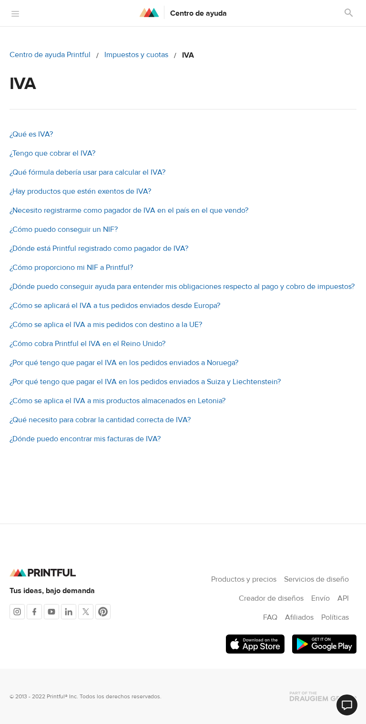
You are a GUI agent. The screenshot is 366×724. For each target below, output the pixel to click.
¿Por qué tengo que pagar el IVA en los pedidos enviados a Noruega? (124, 362)
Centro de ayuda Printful (50, 55)
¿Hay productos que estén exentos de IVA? (80, 191)
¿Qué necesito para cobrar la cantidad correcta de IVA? (100, 420)
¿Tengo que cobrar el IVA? (52, 153)
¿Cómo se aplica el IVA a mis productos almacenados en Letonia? (117, 401)
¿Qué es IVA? (31, 134)
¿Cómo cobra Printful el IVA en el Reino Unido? (87, 343)
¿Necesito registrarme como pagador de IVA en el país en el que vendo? (129, 210)
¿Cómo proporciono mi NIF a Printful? (71, 267)
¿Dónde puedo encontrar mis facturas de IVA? (85, 439)
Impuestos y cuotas (136, 55)
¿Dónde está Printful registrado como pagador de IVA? (99, 248)
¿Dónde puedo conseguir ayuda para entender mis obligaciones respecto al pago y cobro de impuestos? (182, 286)
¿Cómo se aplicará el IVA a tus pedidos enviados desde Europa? (115, 305)
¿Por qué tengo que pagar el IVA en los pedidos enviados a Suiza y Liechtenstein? (145, 382)
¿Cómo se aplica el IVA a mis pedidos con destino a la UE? (106, 324)
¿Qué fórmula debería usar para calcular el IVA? (87, 172)
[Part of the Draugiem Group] (323, 696)
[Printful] (149, 12)
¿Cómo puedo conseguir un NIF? (64, 229)
